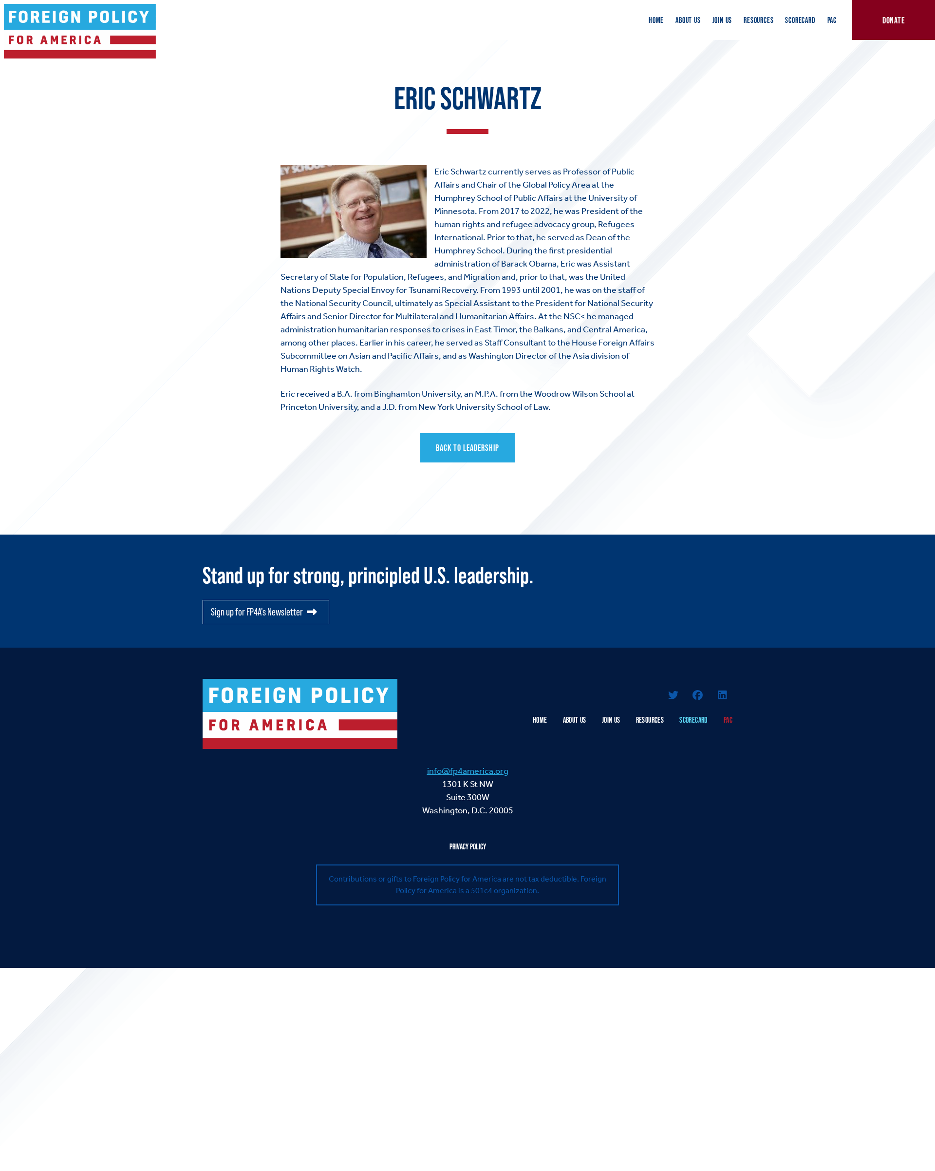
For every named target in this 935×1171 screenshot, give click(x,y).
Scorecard (800, 20)
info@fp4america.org (467, 771)
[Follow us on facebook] (698, 696)
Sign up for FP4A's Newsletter (257, 611)
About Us (687, 20)
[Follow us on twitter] (673, 696)
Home (656, 20)
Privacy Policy (467, 846)
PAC (832, 20)
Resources (758, 20)
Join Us (722, 20)
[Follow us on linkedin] (722, 696)
